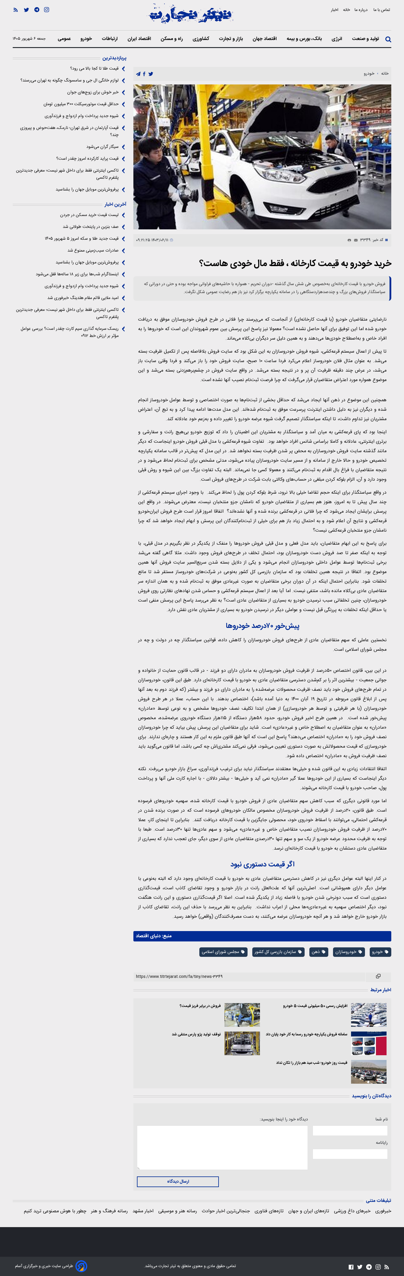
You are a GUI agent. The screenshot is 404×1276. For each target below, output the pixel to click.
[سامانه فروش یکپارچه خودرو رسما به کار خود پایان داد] (369, 1043)
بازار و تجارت (231, 39)
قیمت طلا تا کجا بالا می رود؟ (94, 68)
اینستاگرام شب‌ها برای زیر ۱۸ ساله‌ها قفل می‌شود (77, 274)
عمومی (65, 39)
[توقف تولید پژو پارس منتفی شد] (242, 1043)
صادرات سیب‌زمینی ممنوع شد (93, 250)
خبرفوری (383, 1211)
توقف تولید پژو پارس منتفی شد (196, 1035)
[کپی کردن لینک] (378, 977)
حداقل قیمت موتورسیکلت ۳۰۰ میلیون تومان (81, 104)
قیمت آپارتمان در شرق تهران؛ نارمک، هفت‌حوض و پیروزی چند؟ (69, 131)
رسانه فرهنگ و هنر (109, 1211)
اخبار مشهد (142, 1211)
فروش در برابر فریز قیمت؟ (200, 1006)
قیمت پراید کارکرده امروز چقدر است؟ (87, 158)
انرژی (337, 39)
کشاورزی (201, 39)
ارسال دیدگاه (178, 1181)
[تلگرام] (36, 18)
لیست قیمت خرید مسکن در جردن (89, 215)
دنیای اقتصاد (148, 936)
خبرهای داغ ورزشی (352, 1211)
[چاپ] (348, 240)
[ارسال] (354, 240)
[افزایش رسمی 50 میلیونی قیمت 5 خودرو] (369, 1015)
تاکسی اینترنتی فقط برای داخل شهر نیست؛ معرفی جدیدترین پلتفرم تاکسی (67, 174)
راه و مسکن (172, 39)
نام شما (381, 1119)
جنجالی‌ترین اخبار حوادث (226, 1211)
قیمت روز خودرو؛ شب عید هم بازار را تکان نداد (312, 1063)
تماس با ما (382, 10)
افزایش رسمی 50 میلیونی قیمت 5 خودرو (315, 1006)
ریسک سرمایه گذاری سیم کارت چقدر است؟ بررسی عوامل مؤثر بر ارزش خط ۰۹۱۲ (70, 332)
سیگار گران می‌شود (102, 147)
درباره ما (362, 10)
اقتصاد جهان (265, 39)
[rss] (16, 18)
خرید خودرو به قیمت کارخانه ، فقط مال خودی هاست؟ (295, 263)
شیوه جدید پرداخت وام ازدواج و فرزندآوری (82, 116)
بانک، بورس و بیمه (305, 39)
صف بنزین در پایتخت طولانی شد (91, 227)
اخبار (334, 10)
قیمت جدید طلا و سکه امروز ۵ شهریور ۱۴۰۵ (82, 238)
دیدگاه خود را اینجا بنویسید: (284, 1119)
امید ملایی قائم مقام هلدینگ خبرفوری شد (83, 298)
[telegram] (138, 74)
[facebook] (144, 74)
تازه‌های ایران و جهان (308, 1211)
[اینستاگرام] (46, 18)
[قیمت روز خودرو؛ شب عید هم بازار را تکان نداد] (369, 1072)
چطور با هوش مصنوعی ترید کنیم (55, 1211)
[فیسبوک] (351, 1267)
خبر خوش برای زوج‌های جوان (93, 92)
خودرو (86, 39)
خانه (346, 10)
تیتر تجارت (166, 1266)
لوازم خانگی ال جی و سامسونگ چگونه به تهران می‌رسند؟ (69, 80)
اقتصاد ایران (139, 39)
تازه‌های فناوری (269, 1211)
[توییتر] (26, 18)
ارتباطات (110, 39)
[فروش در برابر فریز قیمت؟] (242, 1015)
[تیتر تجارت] (190, 17)
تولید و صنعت (366, 39)
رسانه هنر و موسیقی (177, 1211)
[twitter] (151, 74)
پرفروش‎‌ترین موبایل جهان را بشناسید (87, 189)
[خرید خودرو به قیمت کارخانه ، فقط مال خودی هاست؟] (262, 156)
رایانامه (382, 1143)
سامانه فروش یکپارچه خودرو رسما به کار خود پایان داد (307, 1035)
